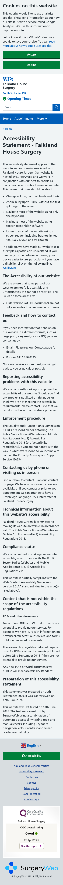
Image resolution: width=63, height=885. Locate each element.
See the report (29, 846)
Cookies (31, 782)
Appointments (24, 118)
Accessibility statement (31, 771)
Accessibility (33, 755)
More (42, 120)
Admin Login (31, 799)
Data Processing (32, 794)
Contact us (32, 777)
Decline (31, 65)
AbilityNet (9, 268)
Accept (31, 54)
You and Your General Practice (31, 765)
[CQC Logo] (31, 816)
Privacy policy (31, 788)
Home (7, 118)
